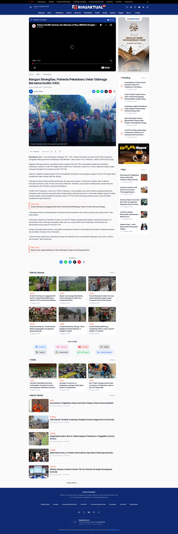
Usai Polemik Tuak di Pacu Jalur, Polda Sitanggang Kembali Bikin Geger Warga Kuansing (135, 97)
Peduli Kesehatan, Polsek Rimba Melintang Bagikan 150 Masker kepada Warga (42, 329)
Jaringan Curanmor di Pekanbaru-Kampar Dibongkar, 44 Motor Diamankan (71, 385)
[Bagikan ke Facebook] (93, 91)
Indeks (137, 13)
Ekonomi (77, 13)
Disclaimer (109, 2)
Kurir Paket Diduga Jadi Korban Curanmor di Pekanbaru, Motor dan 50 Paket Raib (101, 385)
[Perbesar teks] (59, 151)
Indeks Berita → (72, 483)
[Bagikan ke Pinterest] (110, 91)
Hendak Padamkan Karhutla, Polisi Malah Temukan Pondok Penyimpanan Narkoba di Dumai (42, 385)
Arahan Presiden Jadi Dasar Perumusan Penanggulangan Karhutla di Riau (128, 190)
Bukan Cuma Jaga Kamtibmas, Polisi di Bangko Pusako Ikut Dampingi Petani (60, 250)
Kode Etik (84, 504)
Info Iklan (119, 2)
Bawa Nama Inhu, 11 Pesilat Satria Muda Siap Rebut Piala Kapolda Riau (81, 453)
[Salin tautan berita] (114, 91)
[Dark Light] (147, 1)
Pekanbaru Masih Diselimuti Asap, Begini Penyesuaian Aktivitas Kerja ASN (136, 108)
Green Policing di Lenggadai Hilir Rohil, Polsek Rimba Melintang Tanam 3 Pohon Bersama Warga (68, 207)
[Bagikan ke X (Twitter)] (106, 91)
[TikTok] (99, 512)
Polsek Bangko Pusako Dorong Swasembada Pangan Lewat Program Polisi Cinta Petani (101, 298)
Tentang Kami (41, 2)
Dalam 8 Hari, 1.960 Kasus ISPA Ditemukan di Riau (129, 226)
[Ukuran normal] (55, 151)
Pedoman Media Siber (64, 2)
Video (32, 380)
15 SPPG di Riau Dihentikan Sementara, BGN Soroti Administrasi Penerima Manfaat (135, 133)
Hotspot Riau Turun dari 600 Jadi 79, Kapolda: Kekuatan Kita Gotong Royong (129, 203)
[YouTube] (89, 512)
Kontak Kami (128, 2)
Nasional (41, 13)
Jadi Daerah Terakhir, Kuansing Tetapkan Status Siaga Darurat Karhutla (82, 419)
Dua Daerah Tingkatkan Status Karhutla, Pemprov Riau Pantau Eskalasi (81, 403)
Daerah (112, 13)
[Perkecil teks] (51, 151)
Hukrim (69, 13)
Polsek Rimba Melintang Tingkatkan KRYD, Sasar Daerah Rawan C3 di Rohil (101, 329)
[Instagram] (84, 512)
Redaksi (51, 2)
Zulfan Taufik (38, 91)
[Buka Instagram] (135, 7)
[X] (94, 512)
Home (31, 74)
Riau (49, 13)
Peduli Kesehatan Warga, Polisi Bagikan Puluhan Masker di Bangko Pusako (72, 329)
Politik (97, 13)
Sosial (104, 13)
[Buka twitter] (143, 7)
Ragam (121, 13)
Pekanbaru (59, 13)
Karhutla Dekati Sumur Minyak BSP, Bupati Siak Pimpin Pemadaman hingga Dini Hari (136, 121)
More (128, 13)
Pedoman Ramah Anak (96, 2)
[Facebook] (131, 7)
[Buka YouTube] (139, 7)
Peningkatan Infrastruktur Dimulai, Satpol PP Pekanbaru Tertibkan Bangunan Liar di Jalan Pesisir (135, 87)
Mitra (38, 74)
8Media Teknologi (114, 530)
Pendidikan (88, 13)
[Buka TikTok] (147, 7)
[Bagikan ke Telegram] (102, 91)
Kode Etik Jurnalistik (80, 2)
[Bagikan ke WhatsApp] (98, 91)
